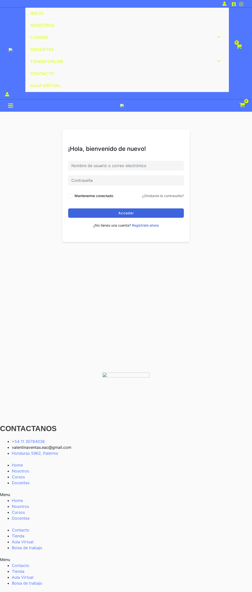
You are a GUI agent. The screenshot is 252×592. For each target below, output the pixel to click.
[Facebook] (234, 4)
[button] (126, 495)
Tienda (18, 535)
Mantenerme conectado (94, 196)
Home (17, 465)
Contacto (20, 530)
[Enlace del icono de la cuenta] (224, 3)
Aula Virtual (22, 541)
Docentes (21, 482)
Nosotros (20, 470)
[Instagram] (241, 4)
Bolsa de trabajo (27, 547)
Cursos (18, 476)
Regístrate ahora (145, 225)
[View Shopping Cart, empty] (238, 50)
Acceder (126, 213)
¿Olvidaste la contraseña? (163, 196)
